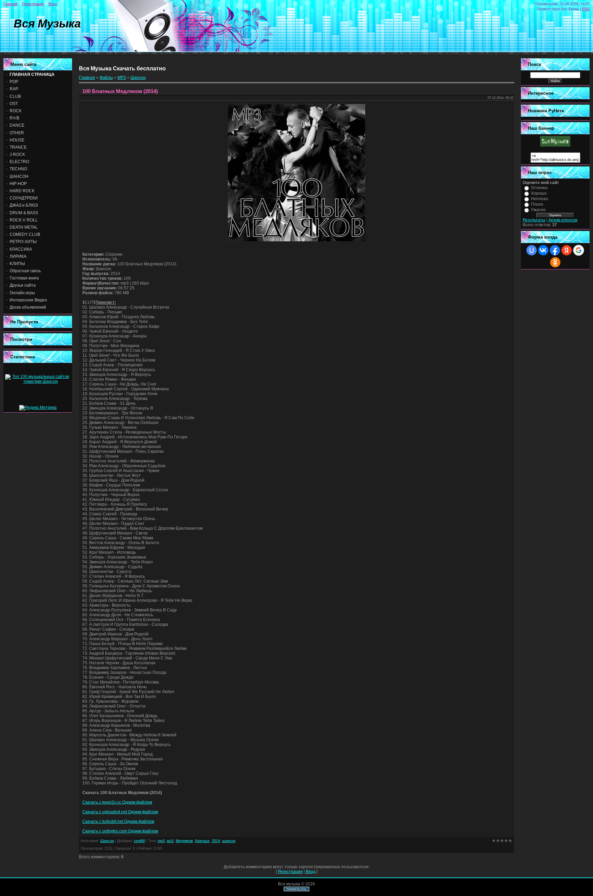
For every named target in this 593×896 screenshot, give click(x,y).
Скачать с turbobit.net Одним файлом (118, 821)
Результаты (534, 220)
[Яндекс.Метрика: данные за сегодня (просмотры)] (38, 408)
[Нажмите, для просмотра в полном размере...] (296, 240)
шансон (228, 841)
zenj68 (139, 841)
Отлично (539, 187)
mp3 (161, 841)
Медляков (184, 841)
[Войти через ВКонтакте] (543, 250)
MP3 (121, 77)
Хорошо (539, 193)
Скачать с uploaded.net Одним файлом (120, 811)
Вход (52, 4)
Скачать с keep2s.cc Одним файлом (117, 802)
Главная (10, 4)
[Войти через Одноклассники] (555, 262)
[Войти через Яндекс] (566, 250)
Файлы (106, 77)
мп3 (170, 841)
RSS (586, 9)
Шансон (138, 77)
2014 (216, 841)
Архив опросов (562, 220)
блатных (202, 841)
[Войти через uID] (531, 250)
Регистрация (33, 4)
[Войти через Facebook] (555, 250)
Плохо (537, 204)
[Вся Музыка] (555, 145)
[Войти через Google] (578, 250)
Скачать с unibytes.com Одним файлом (120, 831)
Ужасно (538, 209)
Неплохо (539, 198)
